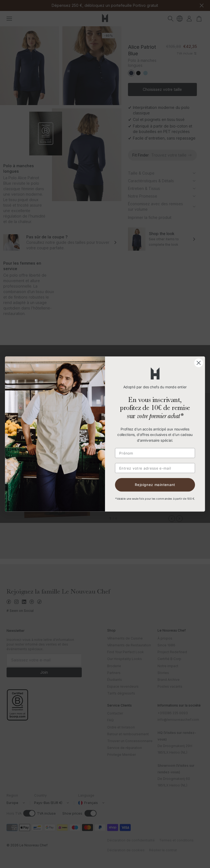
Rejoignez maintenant (155, 485)
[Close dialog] (198, 362)
